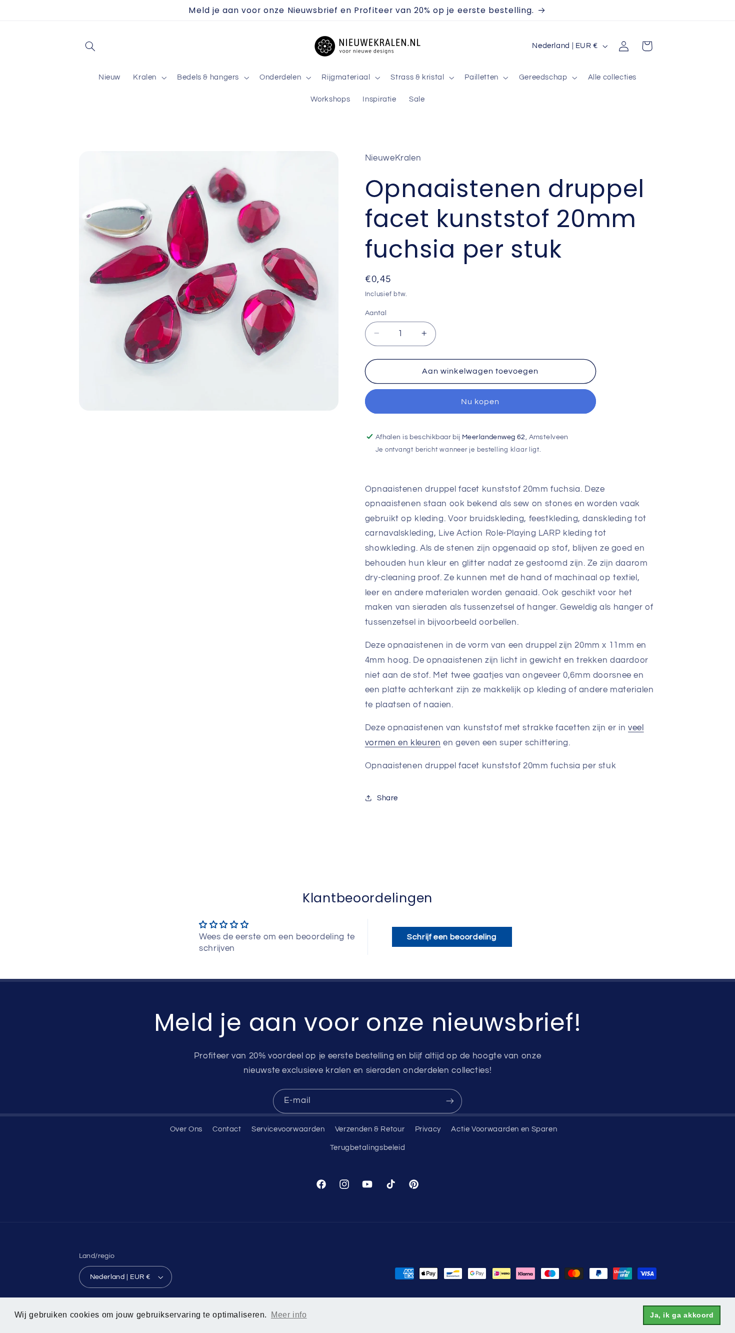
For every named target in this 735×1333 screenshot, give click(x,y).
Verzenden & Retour (369, 1129)
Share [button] (387, 797)
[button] (90, 46)
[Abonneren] (450, 1101)
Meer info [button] (289, 1314)
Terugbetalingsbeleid (368, 1147)
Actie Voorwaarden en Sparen (504, 1129)
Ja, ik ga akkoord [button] (682, 1315)
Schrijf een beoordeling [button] (452, 937)
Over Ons (186, 1129)
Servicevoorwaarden (288, 1129)
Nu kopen (480, 401)
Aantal (376, 312)
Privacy (428, 1129)
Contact (226, 1129)
